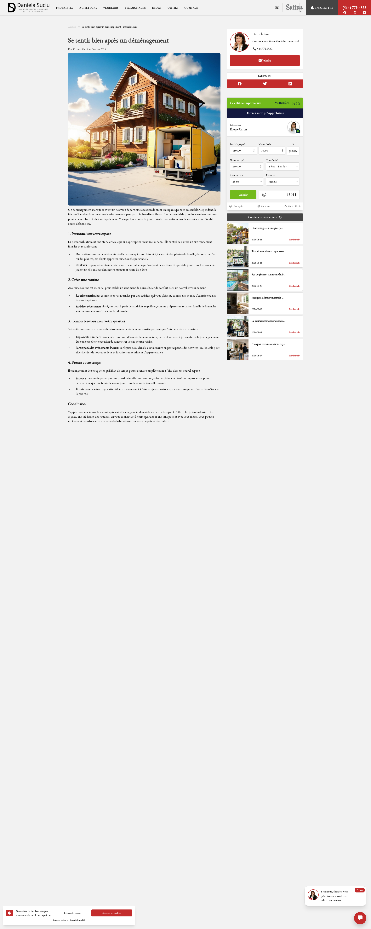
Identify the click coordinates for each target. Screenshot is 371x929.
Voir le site (265, 206)
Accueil (72, 26)
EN (277, 8)
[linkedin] (364, 13)
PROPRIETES (64, 7)
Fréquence (271, 175)
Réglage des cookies (72, 912)
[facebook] (344, 13)
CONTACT (191, 7)
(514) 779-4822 (354, 7)
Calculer (243, 194)
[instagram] (355, 13)
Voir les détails (294, 206)
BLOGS (157, 7)
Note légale (238, 206)
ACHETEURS (88, 7)
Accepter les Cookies (111, 912)
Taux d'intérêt (272, 160)
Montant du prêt (237, 160)
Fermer (360, 890)
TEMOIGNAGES (135, 7)
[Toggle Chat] (360, 918)
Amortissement (236, 175)
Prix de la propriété (238, 144)
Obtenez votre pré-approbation (265, 113)
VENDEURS (111, 7)
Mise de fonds (265, 144)
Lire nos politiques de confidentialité (69, 919)
